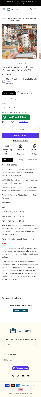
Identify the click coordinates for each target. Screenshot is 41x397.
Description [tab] (7, 160)
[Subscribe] (34, 344)
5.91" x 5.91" (24, 93)
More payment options (20, 140)
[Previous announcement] (4, 2)
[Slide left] (15, 63)
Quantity (4, 103)
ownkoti (16, 393)
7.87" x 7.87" (9, 98)
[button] (4, 9)
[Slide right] (25, 63)
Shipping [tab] (20, 160)
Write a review (20, 310)
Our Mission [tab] (32, 160)
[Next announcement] (37, 2)
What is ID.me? (23, 122)
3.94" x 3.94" (9, 93)
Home (3, 18)
